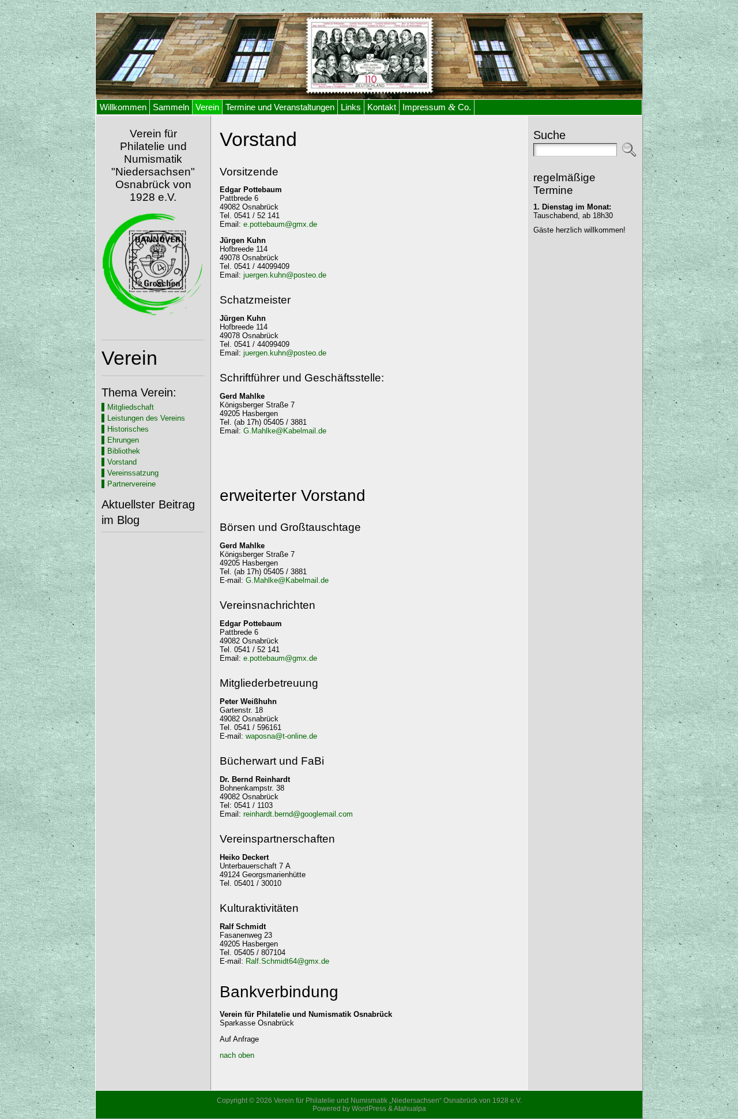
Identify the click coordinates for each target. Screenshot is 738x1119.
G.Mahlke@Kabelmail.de (284, 430)
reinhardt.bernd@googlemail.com (298, 814)
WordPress (369, 1109)
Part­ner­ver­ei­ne (131, 484)
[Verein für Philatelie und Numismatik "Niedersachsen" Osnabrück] (369, 56)
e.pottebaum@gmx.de (280, 224)
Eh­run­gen (123, 440)
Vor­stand (122, 462)
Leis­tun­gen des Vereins (146, 418)
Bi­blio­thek (123, 451)
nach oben (237, 1055)
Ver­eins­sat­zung (133, 473)
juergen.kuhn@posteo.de (284, 275)
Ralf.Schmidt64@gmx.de (287, 961)
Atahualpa (410, 1109)
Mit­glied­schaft (130, 407)
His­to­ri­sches (128, 429)
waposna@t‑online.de (281, 736)
